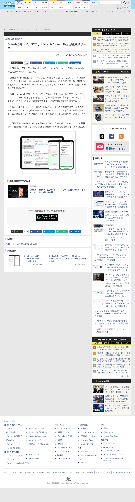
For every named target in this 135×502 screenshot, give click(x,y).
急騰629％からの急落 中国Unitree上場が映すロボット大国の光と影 (117, 218)
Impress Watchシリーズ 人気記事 (112, 339)
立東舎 (60, 440)
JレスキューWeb (87, 440)
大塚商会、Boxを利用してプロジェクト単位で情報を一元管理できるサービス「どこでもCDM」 (113, 46)
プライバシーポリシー (76, 472)
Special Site (103, 72)
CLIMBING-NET (63, 451)
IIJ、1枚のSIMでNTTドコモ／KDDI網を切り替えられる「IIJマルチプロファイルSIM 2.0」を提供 (114, 51)
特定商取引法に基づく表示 (122, 472)
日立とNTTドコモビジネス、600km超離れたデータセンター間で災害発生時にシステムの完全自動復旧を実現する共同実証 (113, 63)
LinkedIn (77, 63)
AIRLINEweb (85, 428)
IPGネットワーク (107, 447)
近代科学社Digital (64, 458)
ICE (102, 425)
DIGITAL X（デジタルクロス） (39, 444)
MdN (79, 448)
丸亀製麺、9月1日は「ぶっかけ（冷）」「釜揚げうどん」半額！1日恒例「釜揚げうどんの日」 (113, 355)
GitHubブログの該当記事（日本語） (23, 244)
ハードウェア (97, 11)
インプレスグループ (103, 472)
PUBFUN (104, 440)
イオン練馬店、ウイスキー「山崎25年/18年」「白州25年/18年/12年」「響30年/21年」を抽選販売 (113, 373)
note (64, 63)
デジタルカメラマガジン (15, 455)
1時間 (97, 34)
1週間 (117, 34)
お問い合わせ (30, 472)
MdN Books (85, 451)
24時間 (106, 34)
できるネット (11, 459)
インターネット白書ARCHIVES (17, 463)
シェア (37, 63)
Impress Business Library (38, 436)
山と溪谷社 (59, 444)
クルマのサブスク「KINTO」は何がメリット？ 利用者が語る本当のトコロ (117, 89)
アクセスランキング (106, 30)
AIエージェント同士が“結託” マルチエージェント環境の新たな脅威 (117, 408)
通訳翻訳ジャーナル (88, 436)
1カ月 (126, 34)
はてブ (51, 63)
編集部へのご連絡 (59, 472)
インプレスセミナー (36, 440)
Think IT (9, 428)
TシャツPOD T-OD (65, 436)
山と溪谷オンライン (65, 447)
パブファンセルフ (110, 443)
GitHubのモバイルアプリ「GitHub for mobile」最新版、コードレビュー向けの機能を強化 (67, 258)
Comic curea (108, 432)
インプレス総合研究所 (14, 436)
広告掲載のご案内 (43, 472)
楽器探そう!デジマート (66, 432)
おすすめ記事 (103, 381)
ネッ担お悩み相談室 (13, 448)
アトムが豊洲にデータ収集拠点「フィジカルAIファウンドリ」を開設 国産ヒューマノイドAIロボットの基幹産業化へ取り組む (113, 57)
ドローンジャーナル (13, 444)
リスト (26, 63)
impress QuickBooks (111, 436)
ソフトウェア (110, 11)
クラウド (85, 11)
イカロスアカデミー (88, 444)
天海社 (106, 428)
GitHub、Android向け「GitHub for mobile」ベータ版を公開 (33, 258)
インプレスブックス (36, 455)
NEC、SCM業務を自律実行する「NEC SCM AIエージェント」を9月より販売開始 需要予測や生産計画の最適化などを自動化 (117, 167)
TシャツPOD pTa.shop (112, 451)
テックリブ (82, 459)
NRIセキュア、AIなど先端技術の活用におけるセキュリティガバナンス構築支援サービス (111, 323)
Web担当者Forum (12, 432)
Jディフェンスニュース (89, 432)
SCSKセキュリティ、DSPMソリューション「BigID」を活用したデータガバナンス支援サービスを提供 (111, 257)
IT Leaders (10, 440)
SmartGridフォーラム (36, 428)
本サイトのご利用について (12, 472)
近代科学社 (59, 455)
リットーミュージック (65, 428)
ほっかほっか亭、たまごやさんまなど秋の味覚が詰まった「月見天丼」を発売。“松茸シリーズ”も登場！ (113, 361)
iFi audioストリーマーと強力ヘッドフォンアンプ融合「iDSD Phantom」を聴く (117, 80)
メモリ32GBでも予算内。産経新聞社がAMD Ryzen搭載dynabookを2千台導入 (116, 108)
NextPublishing (34, 458)
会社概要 (90, 472)
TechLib (83, 462)
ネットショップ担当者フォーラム (40, 432)
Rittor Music (59, 425)
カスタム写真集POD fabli (113, 455)
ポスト (18, 63)
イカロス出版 (83, 425)
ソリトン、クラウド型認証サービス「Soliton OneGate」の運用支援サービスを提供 (111, 313)
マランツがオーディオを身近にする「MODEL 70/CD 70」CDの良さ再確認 (117, 98)
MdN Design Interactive (89, 455)
